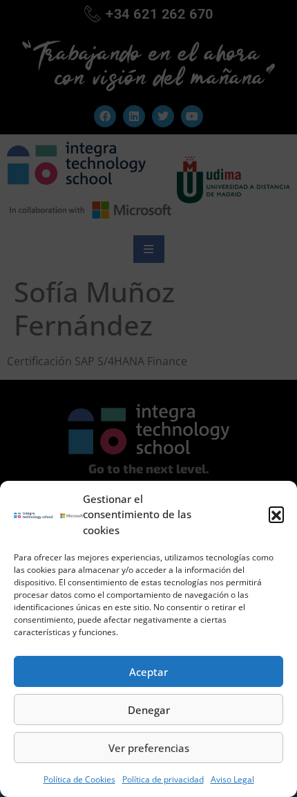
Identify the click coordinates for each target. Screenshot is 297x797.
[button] (276, 514)
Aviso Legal (232, 779)
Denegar (149, 710)
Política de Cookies (79, 779)
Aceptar (148, 672)
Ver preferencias (148, 748)
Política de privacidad (163, 779)
